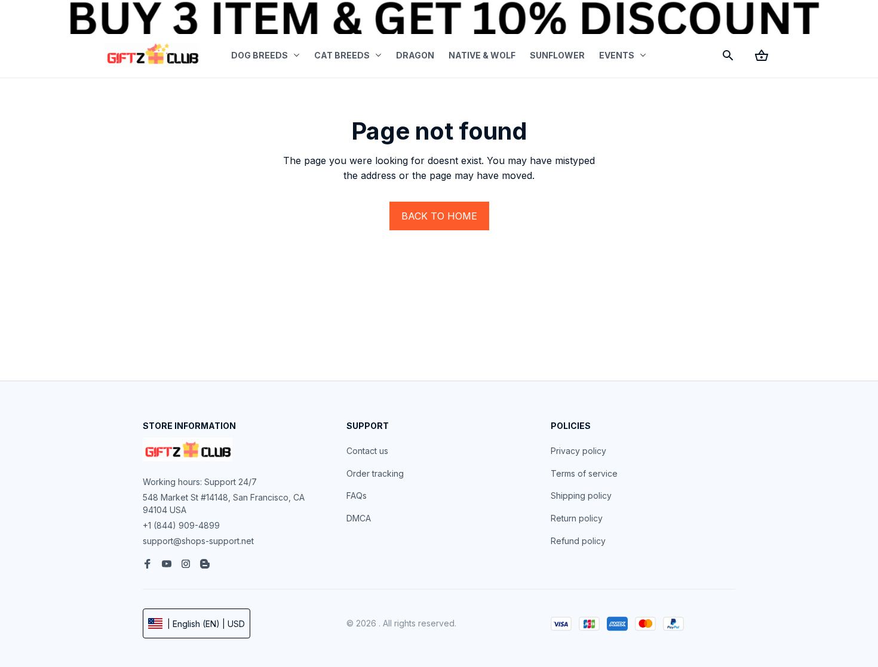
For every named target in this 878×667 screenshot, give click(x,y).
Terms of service (584, 473)
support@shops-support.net (198, 541)
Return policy (577, 518)
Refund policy (578, 541)
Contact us (367, 451)
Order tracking (375, 473)
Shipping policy (581, 495)
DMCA (358, 518)
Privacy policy (578, 451)
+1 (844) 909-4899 (181, 525)
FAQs (356, 495)
